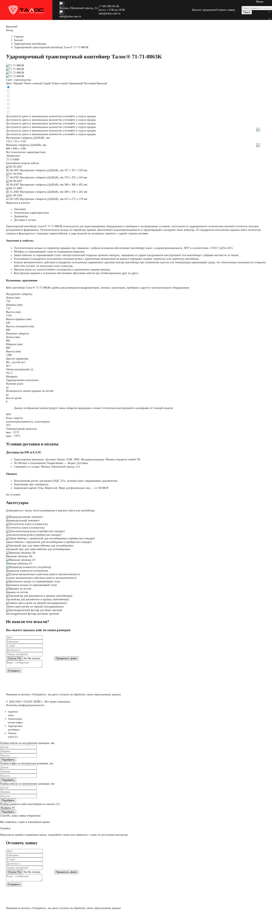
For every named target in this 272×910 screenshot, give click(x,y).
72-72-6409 (12, 159)
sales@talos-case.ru (70, 16)
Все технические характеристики (26, 152)
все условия (13, 494)
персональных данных (107, 694)
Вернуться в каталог (18, 202)
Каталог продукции (204, 9)
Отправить (14, 670)
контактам (121, 834)
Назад (259, 125)
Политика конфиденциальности (25, 705)
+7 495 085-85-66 (109, 6)
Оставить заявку (225, 9)
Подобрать (8, 759)
